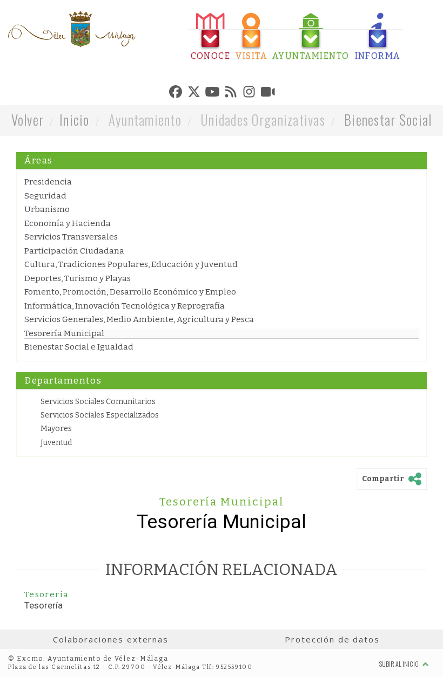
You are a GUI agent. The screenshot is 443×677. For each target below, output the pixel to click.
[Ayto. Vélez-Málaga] (72, 29)
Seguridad (45, 196)
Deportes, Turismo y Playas (77, 278)
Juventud (56, 442)
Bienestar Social (388, 119)
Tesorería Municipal (64, 333)
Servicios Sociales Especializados (100, 415)
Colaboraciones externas (111, 639)
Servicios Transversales (71, 237)
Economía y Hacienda (67, 223)
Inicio (74, 119)
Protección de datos (332, 639)
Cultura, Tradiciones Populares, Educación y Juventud (131, 264)
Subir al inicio (399, 663)
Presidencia (48, 182)
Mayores (56, 428)
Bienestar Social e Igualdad (78, 347)
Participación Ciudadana (74, 251)
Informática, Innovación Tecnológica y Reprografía (124, 306)
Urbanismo (47, 209)
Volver (27, 119)
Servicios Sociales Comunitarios (98, 401)
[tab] (210, 37)
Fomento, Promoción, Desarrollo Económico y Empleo (130, 292)
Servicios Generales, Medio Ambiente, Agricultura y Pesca (139, 319)
